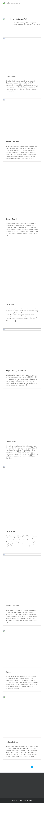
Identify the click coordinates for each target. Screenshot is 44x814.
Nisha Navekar (11, 76)
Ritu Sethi (10, 672)
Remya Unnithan (12, 606)
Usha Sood (10, 304)
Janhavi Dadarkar (12, 142)
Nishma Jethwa (12, 742)
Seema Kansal (11, 219)
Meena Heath (11, 441)
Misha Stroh (10, 531)
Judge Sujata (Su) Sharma (16, 371)
